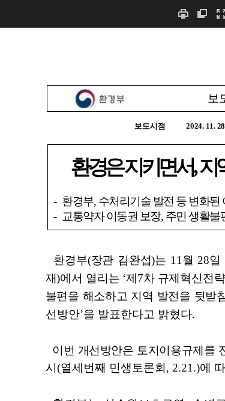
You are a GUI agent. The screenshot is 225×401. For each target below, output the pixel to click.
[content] (112, 214)
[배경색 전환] (202, 13)
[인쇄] (183, 13)
